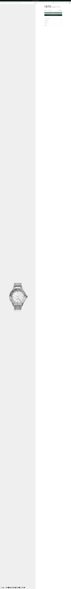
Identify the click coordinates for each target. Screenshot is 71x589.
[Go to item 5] (8, 587)
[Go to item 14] (24, 587)
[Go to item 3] (5, 587)
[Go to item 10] (17, 587)
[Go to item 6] (10, 587)
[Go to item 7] (12, 587)
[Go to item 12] (21, 587)
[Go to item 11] (19, 587)
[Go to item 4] (7, 587)
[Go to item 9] (15, 587)
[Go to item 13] (23, 587)
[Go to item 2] (3, 587)
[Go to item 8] (14, 587)
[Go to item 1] (1, 587)
